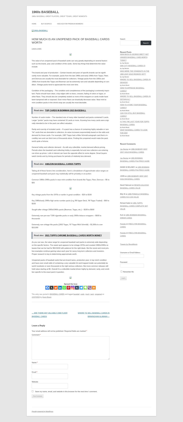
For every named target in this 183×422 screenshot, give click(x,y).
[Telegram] (81, 288)
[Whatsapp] (64, 288)
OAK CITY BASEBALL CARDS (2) (132, 66)
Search (122, 39)
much (87, 294)
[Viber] (90, 288)
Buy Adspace (46, 24)
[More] (94, 288)
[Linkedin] (60, 288)
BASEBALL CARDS (57, 294)
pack (92, 294)
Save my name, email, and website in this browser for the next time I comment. (66, 391)
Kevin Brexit (46, 297)
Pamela (123, 224)
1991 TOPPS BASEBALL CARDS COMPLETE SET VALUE (134, 206)
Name (35, 362)
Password (123, 262)
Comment (36, 335)
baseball (76, 294)
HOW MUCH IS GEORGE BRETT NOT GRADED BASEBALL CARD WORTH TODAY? (134, 57)
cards (82, 294)
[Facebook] (47, 288)
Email (34, 372)
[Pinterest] (68, 288)
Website (35, 382)
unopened (98, 294)
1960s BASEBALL (45, 12)
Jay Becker (124, 149)
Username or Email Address (130, 253)
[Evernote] (85, 288)
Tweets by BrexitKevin (128, 244)
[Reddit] (56, 288)
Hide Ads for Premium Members (70, 24)
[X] (51, 288)
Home (34, 24)
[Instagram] (73, 288)
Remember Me (128, 272)
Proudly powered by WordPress (42, 411)
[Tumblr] (77, 288)
